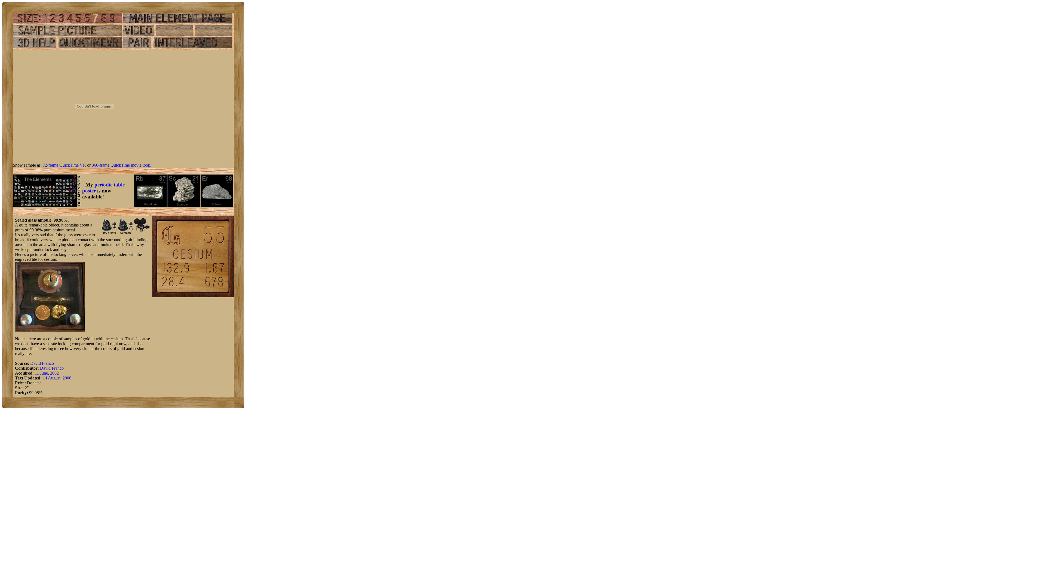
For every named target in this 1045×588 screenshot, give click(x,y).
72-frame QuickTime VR (64, 165)
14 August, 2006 (57, 378)
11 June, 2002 (47, 373)
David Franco (42, 363)
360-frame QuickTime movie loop (121, 165)
